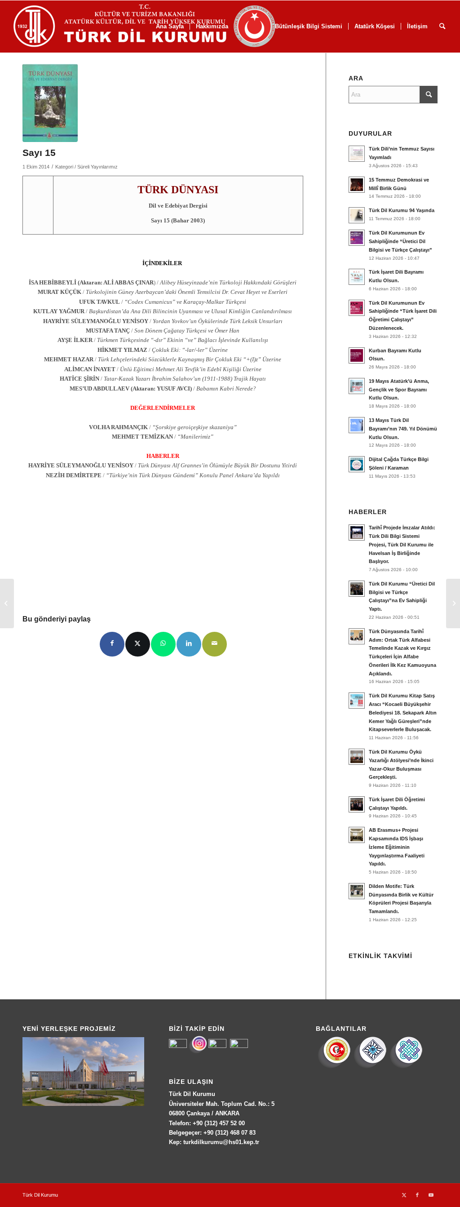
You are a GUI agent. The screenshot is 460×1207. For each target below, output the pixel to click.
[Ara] (442, 26)
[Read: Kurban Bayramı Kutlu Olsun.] (357, 355)
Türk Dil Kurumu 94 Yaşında (401, 210)
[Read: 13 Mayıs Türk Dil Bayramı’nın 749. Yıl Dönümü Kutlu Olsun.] (357, 425)
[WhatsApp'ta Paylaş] (163, 644)
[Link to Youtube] (431, 1195)
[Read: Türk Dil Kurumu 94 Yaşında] (357, 215)
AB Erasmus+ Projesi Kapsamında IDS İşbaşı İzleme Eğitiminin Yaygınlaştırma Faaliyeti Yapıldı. (397, 846)
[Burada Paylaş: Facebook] (112, 644)
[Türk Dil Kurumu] (163, 26)
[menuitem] (374, 26)
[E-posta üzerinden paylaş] (214, 644)
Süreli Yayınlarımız (97, 166)
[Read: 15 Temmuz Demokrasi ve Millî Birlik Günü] (357, 185)
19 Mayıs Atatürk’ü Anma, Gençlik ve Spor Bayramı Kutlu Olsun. (399, 389)
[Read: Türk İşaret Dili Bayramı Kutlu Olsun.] (357, 277)
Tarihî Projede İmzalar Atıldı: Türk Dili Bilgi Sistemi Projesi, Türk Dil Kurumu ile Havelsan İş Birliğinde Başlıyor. (402, 544)
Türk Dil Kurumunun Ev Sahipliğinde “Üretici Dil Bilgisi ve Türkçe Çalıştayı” (400, 241)
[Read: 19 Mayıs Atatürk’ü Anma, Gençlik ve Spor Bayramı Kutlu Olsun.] (357, 386)
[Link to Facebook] (417, 1195)
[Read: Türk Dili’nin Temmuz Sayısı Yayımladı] (357, 154)
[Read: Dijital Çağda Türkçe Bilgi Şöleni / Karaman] (357, 464)
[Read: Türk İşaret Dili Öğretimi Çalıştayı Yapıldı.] (357, 804)
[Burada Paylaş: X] (137, 644)
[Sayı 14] (7, 603)
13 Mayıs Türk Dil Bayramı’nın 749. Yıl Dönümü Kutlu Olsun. (403, 428)
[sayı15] (50, 103)
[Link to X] (404, 1195)
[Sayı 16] (453, 603)
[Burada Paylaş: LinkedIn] (189, 644)
